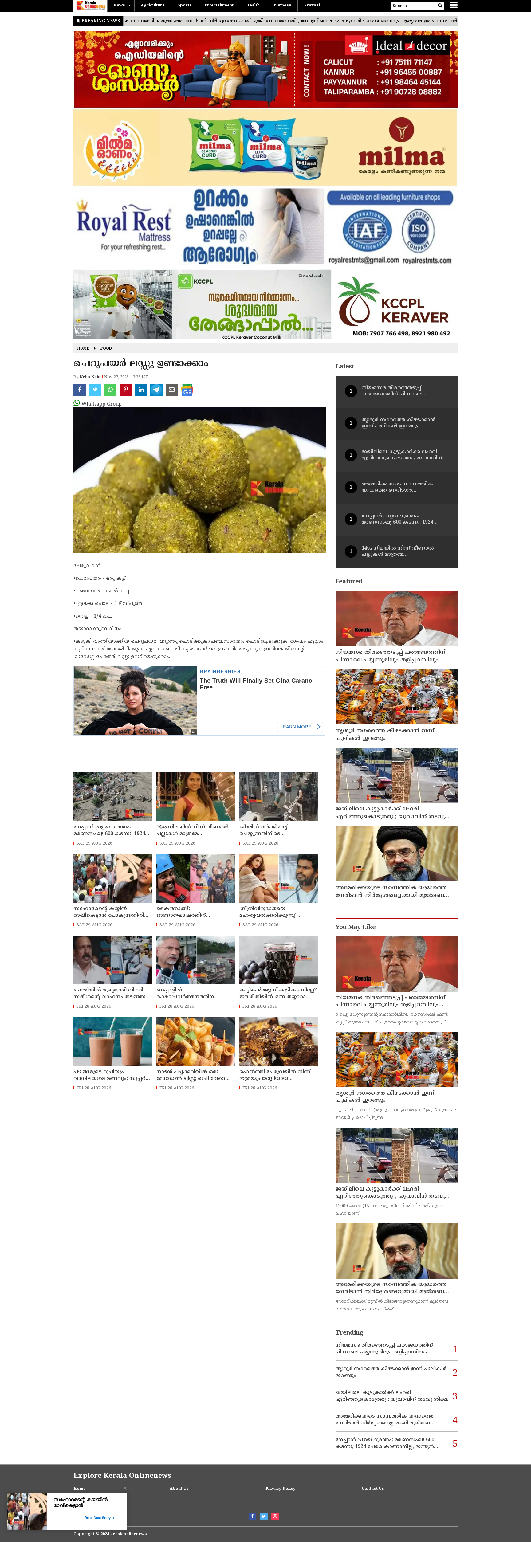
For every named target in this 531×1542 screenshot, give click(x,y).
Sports (184, 5)
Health (253, 5)
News (119, 5)
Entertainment (219, 5)
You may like (356, 928)
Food (106, 349)
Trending (349, 1333)
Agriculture (153, 5)
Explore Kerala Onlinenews (122, 1476)
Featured (349, 582)
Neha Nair (90, 377)
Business (281, 5)
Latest (345, 367)
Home (83, 349)
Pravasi (312, 5)
